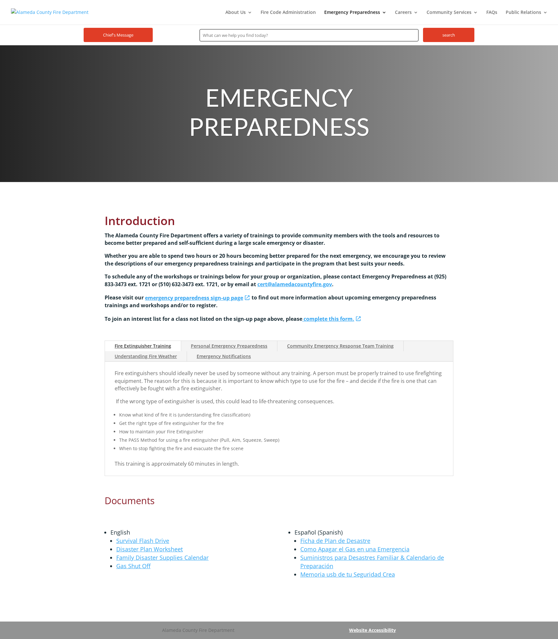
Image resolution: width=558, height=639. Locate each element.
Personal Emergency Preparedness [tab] (229, 346)
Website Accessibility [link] (372, 630)
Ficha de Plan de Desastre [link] (335, 541)
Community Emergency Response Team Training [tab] (340, 346)
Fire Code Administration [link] (288, 12)
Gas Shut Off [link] (133, 566)
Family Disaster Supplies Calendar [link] (162, 557)
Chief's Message (118, 35)
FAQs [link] (491, 12)
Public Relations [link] (523, 12)
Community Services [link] (449, 12)
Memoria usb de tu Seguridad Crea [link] (347, 574)
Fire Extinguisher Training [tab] (143, 346)
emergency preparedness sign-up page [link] (194, 297)
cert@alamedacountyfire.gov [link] (294, 284)
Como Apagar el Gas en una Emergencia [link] (354, 549)
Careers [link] (403, 12)
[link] (49, 12)
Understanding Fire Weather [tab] (146, 356)
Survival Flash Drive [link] (142, 541)
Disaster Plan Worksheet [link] (149, 549)
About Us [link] (235, 12)
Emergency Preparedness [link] (352, 12)
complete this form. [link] (328, 318)
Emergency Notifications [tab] (224, 356)
